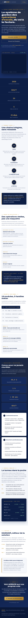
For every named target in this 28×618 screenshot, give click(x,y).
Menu (24, 2)
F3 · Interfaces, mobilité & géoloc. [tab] (13, 314)
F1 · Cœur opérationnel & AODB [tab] (11, 307)
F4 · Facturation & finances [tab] (10, 317)
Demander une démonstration (15, 598)
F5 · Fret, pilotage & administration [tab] (13, 320)
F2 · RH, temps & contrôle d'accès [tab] (12, 310)
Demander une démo (13, 37)
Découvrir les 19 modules (14, 41)
